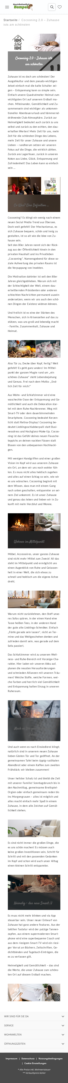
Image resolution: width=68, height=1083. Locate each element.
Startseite (10, 20)
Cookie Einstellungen (35, 1063)
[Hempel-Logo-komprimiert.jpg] (23, 7)
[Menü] (7, 7)
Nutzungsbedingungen (51, 1058)
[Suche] (51, 7)
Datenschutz (28, 1058)
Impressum (11, 1058)
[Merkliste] (59, 7)
